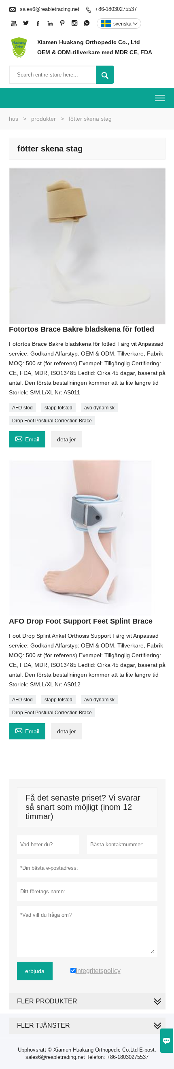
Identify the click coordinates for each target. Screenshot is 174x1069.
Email (27, 438)
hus (13, 118)
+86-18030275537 (116, 9)
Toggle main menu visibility (160, 98)
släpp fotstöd (58, 408)
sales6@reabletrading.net (49, 9)
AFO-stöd (22, 408)
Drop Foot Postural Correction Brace (52, 421)
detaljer (66, 439)
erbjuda (35, 971)
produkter (43, 118)
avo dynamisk (99, 408)
